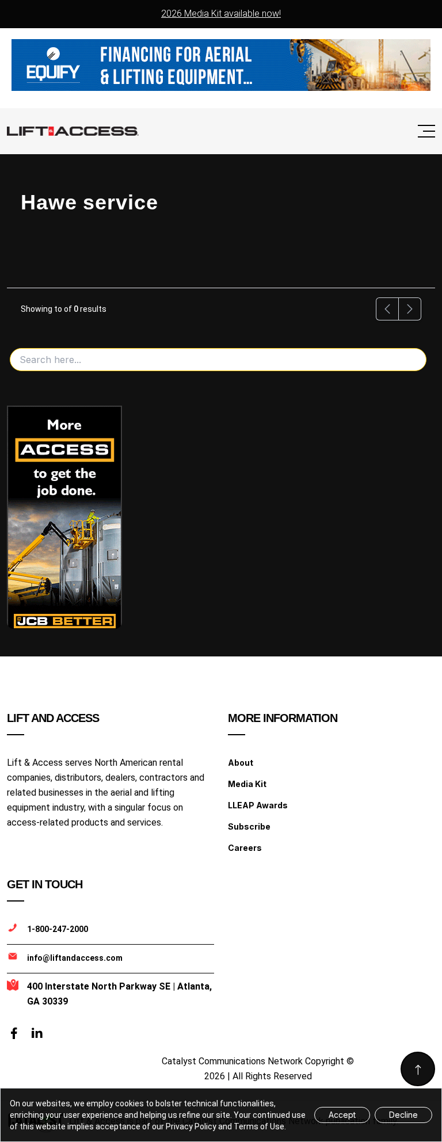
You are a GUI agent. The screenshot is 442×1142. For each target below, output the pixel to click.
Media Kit (247, 784)
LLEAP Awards (258, 805)
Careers (245, 848)
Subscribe (249, 826)
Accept (342, 1115)
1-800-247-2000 (57, 929)
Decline (403, 1115)
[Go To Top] (418, 1069)
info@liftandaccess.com (75, 958)
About (240, 762)
